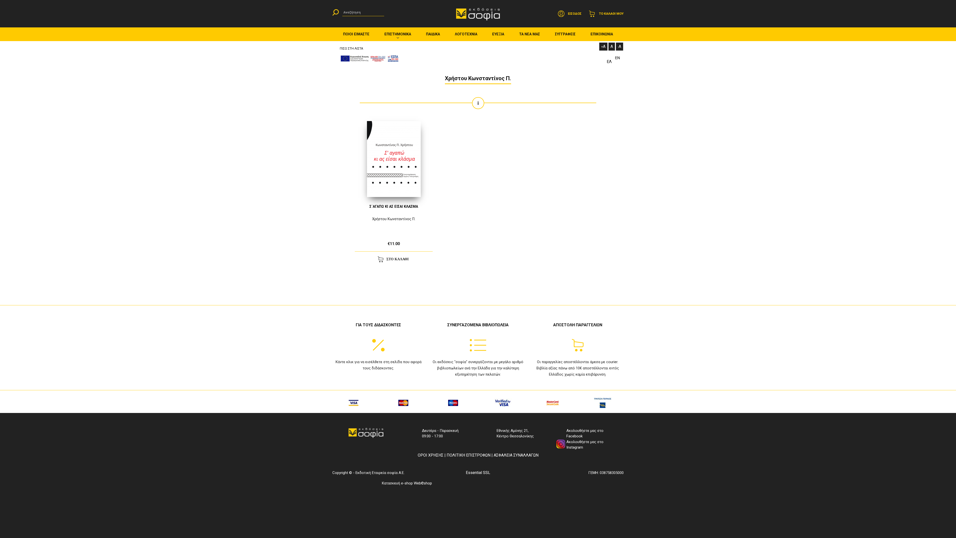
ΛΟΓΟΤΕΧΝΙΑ (466, 34)
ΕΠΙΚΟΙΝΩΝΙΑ (602, 34)
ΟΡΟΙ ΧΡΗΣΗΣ (430, 455)
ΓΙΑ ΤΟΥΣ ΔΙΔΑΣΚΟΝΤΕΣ (378, 325)
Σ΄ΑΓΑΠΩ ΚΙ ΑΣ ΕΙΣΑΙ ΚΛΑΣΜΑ (393, 206)
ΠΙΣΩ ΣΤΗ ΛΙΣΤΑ (351, 48)
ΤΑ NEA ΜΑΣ (529, 34)
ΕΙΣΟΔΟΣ (575, 13)
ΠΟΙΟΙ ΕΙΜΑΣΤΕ (356, 34)
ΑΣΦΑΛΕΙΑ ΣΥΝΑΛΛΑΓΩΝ (516, 455)
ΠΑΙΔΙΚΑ (433, 34)
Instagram (574, 447)
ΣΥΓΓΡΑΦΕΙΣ (565, 34)
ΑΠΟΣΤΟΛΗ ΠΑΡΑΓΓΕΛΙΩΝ (577, 325)
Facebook (574, 436)
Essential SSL (478, 472)
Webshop (423, 483)
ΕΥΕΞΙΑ (498, 34)
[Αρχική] (478, 13)
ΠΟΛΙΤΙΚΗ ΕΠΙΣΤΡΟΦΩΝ (468, 455)
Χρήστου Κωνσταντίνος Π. (393, 219)
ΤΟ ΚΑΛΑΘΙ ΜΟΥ (611, 13)
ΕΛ (609, 61)
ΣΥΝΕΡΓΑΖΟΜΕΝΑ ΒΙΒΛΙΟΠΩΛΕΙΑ (478, 325)
